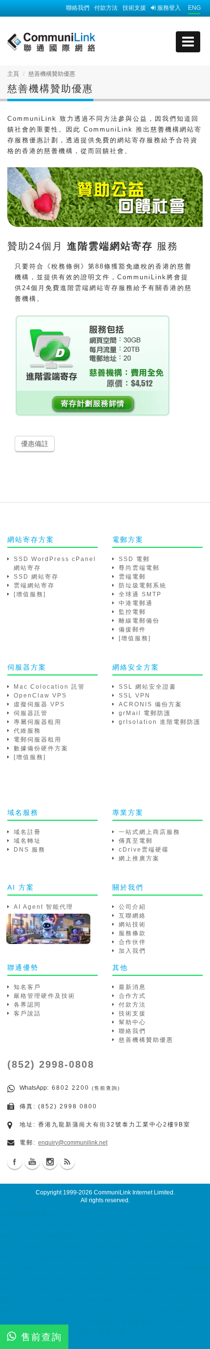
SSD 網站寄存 (36, 576)
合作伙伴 (132, 942)
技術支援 (134, 7)
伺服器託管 (31, 713)
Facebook (14, 1161)
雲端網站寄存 (34, 585)
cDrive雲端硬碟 (144, 849)
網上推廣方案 (139, 858)
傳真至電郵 (136, 840)
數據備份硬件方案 (41, 748)
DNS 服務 (29, 849)
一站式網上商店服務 (149, 832)
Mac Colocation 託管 (49, 686)
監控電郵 (132, 611)
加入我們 (132, 950)
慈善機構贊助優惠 (146, 1039)
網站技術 (132, 924)
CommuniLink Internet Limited (133, 1192)
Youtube (32, 1161)
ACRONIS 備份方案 (150, 704)
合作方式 (132, 995)
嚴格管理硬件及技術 (44, 995)
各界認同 (27, 1004)
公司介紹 (132, 906)
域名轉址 (27, 840)
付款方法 (106, 7)
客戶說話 (27, 1013)
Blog (67, 1161)
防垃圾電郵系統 (143, 585)
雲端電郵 (132, 576)
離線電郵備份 (139, 620)
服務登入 (168, 7)
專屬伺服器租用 (38, 722)
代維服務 (27, 730)
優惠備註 (34, 444)
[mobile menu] (188, 41)
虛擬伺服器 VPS (39, 704)
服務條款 (132, 933)
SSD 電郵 (134, 559)
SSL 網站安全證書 (147, 686)
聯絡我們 (77, 7)
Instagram (49, 1161)
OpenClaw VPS (40, 695)
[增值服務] (30, 594)
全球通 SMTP (140, 594)
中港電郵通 (136, 603)
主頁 (13, 73)
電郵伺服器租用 (38, 739)
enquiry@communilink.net (72, 1142)
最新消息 (132, 987)
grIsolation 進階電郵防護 (160, 722)
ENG (194, 7)
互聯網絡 (132, 915)
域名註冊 (27, 832)
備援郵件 (132, 629)
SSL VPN (134, 695)
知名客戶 (27, 987)
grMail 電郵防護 (145, 713)
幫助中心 (132, 1022)
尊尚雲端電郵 (139, 567)
